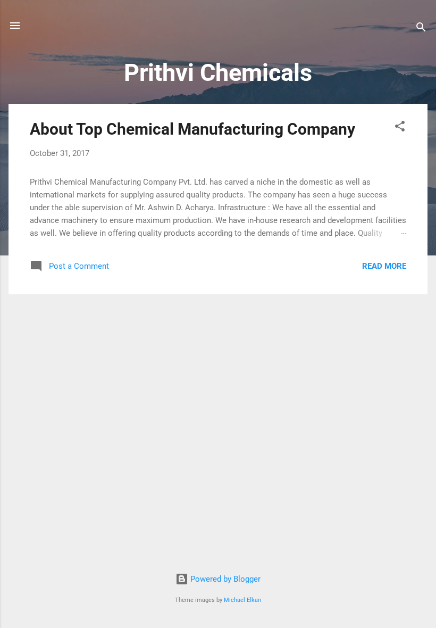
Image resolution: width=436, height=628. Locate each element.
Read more (384, 266)
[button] (399, 128)
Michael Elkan (242, 600)
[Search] (421, 29)
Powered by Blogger (224, 579)
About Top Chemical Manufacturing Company (192, 129)
